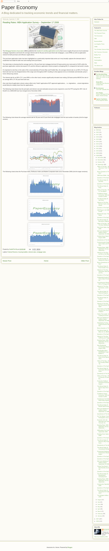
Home (46, 261)
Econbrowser (100, 88)
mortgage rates (41, 252)
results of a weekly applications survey (48, 51)
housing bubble (23, 252)
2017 (97, 134)
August (100, 499)
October (100, 162)
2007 (97, 519)
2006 (97, 521)
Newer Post (7, 261)
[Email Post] (29, 249)
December (101, 157)
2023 (97, 130)
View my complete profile (101, 536)
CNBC (96, 46)
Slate (95, 63)
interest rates (32, 252)
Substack (96, 22)
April (99, 509)
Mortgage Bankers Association (14, 51)
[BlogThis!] (35, 249)
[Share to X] (36, 249)
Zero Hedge (99, 92)
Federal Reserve (12, 252)
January (100, 516)
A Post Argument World (102, 100)
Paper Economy (19, 7)
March (99, 511)
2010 (97, 150)
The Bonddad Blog (101, 74)
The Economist (98, 36)
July (99, 502)
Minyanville (97, 57)
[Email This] (33, 249)
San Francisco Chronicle (100, 52)
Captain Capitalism (101, 99)
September (101, 164)
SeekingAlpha (98, 60)
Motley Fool (97, 54)
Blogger (70, 547)
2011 (97, 148)
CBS (95, 38)
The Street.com (98, 65)
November (101, 159)
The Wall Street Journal (100, 30)
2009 (97, 153)
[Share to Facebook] (38, 249)
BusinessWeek (98, 41)
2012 (97, 146)
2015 (97, 139)
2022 (97, 132)
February (100, 513)
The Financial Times (99, 33)
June (99, 504)
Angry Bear (99, 82)
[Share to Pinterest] (39, 249)
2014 (97, 141)
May (99, 506)
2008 (97, 155)
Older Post (85, 261)
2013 (97, 144)
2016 (97, 137)
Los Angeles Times (99, 44)
